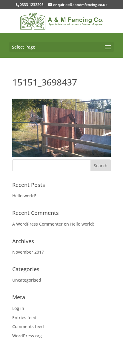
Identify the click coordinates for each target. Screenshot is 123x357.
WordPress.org (27, 336)
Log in (18, 308)
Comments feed (28, 326)
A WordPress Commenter (37, 224)
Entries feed (24, 317)
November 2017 (28, 252)
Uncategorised (26, 280)
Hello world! (24, 195)
